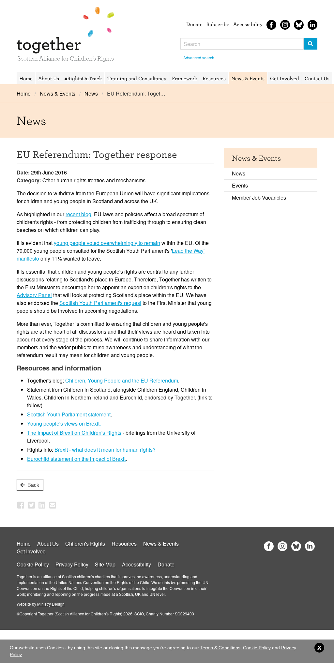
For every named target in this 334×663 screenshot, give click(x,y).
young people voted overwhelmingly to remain (107, 243)
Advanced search (198, 57)
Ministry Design (51, 604)
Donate (194, 24)
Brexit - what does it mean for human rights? (105, 449)
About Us (48, 78)
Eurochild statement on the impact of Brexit (76, 458)
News (91, 93)
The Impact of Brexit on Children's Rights (74, 432)
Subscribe (217, 24)
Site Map (105, 564)
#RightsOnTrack (83, 78)
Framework (184, 78)
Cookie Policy (33, 564)
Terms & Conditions (220, 647)
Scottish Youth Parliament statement (69, 414)
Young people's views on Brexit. (64, 423)
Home (26, 78)
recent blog (78, 214)
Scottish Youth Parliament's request (100, 303)
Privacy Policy (71, 564)
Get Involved (284, 78)
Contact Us (317, 78)
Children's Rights (85, 543)
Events (240, 185)
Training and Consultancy (136, 78)
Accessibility (248, 24)
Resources (214, 78)
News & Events (248, 78)
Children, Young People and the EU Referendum (121, 380)
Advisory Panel (34, 295)
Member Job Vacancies (259, 197)
